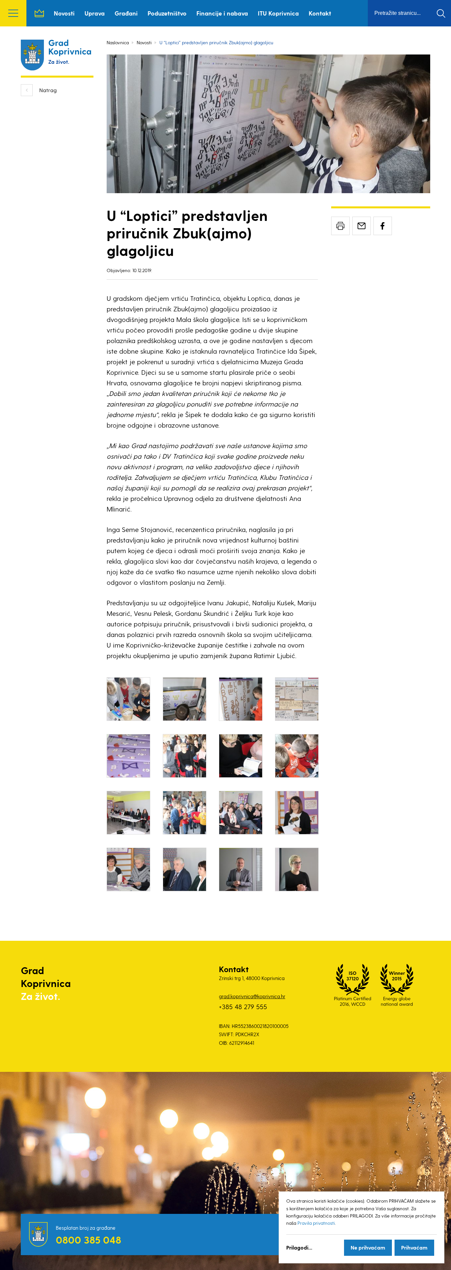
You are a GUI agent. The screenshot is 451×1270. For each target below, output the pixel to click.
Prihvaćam (414, 1247)
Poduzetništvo (167, 13)
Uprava (95, 13)
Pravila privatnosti (316, 1223)
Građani (126, 13)
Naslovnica (39, 13)
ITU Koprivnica (278, 13)
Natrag (48, 90)
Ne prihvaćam (368, 1247)
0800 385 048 (88, 1240)
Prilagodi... (299, 1247)
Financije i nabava (222, 13)
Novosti (64, 13)
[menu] (13, 13)
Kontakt (320, 13)
